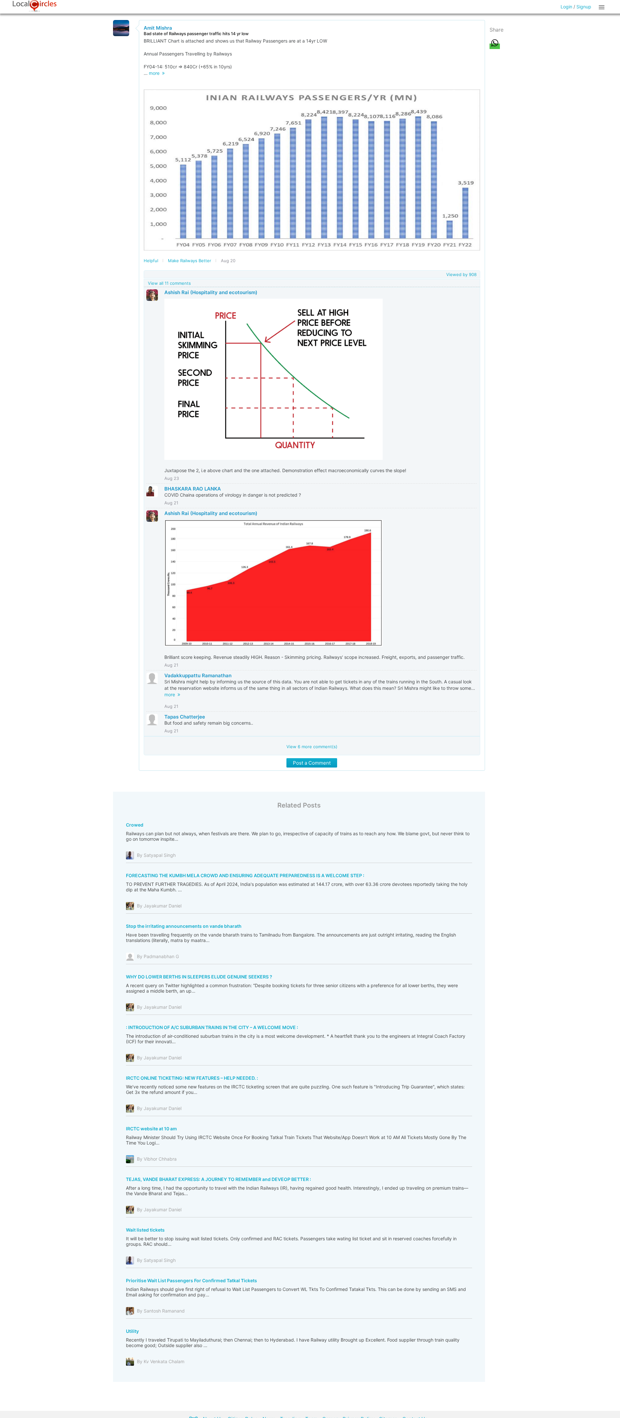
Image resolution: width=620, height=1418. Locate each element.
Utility (132, 1331)
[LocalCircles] (34, 6)
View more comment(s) (311, 746)
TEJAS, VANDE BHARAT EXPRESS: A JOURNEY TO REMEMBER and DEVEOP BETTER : (218, 1179)
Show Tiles (602, 7)
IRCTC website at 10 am (151, 1128)
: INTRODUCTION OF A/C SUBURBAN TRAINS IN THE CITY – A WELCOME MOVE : (212, 1027)
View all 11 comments (169, 283)
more (155, 73)
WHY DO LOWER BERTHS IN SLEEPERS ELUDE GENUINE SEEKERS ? (199, 976)
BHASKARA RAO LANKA (192, 489)
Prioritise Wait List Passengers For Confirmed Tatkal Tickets (191, 1280)
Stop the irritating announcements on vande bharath (184, 926)
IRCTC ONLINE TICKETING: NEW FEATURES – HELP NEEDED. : (192, 1078)
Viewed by (461, 274)
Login (566, 6)
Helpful (151, 260)
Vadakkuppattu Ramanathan (198, 675)
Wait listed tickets (145, 1230)
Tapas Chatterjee (184, 717)
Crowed (134, 825)
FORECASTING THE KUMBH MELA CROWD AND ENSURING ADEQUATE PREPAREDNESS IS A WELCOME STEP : (245, 875)
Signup (583, 6)
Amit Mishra (158, 28)
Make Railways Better (189, 260)
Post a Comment (312, 763)
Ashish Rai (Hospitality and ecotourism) (210, 292)
